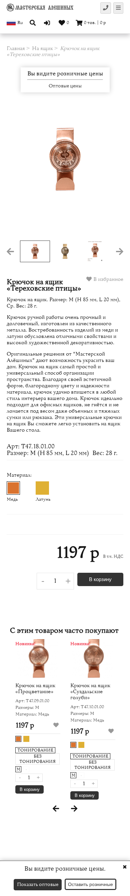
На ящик (42, 48)
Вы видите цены (65, 74)
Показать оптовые (37, 884)
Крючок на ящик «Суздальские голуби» (90, 692)
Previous (18, 173)
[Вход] (48, 23)
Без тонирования (37, 759)
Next (111, 173)
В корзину (100, 579)
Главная (16, 48)
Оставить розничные (90, 884)
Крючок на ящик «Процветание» (35, 689)
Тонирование (35, 750)
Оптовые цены (65, 86)
